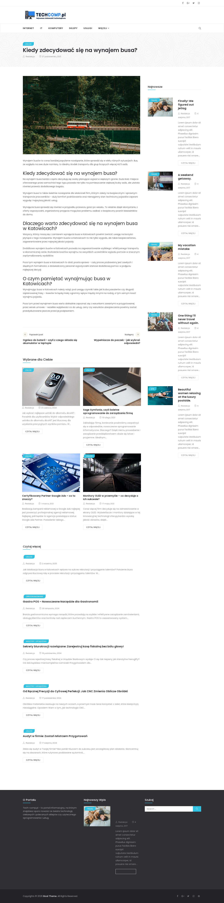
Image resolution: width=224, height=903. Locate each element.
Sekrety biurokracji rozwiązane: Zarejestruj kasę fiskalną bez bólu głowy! (73, 646)
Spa (152, 389)
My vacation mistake (187, 247)
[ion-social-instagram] (199, 3)
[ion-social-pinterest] (199, 896)
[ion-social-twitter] (193, 3)
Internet (28, 28)
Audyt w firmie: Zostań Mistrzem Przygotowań (55, 736)
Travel (154, 100)
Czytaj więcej (32, 431)
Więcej (102, 28)
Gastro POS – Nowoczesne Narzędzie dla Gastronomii (60, 601)
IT (41, 28)
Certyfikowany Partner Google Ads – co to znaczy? (48, 497)
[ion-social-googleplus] (188, 3)
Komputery (55, 28)
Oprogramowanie (34, 596)
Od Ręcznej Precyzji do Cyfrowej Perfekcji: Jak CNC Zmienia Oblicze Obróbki (75, 691)
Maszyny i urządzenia (36, 641)
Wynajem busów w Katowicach (69, 237)
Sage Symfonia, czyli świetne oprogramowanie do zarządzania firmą (108, 411)
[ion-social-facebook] (183, 3)
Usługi (88, 28)
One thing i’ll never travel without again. (188, 319)
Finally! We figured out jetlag (186, 104)
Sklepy (73, 28)
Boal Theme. (50, 896)
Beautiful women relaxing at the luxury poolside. (189, 395)
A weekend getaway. (185, 176)
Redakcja (30, 56)
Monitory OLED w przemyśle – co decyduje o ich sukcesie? (110, 497)
